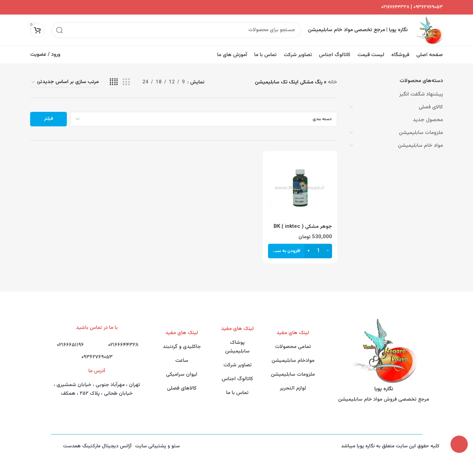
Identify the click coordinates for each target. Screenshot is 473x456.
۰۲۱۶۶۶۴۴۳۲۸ (395, 7)
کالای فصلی (431, 107)
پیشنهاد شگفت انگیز (421, 94)
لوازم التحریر (293, 388)
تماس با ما (237, 393)
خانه (332, 82)
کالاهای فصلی (182, 388)
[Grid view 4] (114, 82)
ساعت (181, 361)
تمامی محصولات (293, 347)
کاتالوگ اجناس (237, 379)
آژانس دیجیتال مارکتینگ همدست (97, 446)
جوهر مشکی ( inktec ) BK (303, 227)
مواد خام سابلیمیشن (420, 146)
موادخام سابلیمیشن (292, 361)
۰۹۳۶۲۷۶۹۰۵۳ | (426, 7)
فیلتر (48, 118)
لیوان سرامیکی (181, 374)
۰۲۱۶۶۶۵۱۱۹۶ (70, 345)
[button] (300, 251)
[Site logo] (428, 30)
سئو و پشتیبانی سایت (157, 446)
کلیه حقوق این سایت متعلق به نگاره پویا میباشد (390, 446)
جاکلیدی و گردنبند (182, 347)
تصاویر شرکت (237, 365)
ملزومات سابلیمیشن (421, 133)
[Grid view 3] (126, 82)
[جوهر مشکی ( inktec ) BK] (300, 188)
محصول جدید (428, 120)
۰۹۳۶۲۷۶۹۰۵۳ (97, 357)
